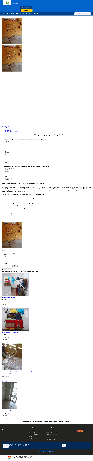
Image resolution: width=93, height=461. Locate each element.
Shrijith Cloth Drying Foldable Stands (10, 332)
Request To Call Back (6, 126)
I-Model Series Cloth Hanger (52, 437)
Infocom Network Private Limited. (26, 457)
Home (6, 127)
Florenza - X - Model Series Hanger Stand (12, 131)
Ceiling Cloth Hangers (50, 430)
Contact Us (35, 13)
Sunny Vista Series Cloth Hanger (52, 434)
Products (6, 128)
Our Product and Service (25, 13)
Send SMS (51, 451)
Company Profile (14, 13)
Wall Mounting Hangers (51, 439)
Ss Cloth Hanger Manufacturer (8, 297)
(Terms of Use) (29, 456)
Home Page (5, 13)
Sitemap (30, 438)
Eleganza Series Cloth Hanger (52, 432)
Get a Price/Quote (5, 136)
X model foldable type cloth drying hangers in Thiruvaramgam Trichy (17, 371)
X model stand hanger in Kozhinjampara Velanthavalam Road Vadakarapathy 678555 (20, 410)
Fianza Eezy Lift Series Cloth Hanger (53, 436)
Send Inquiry (27, 10)
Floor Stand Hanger (8, 130)
